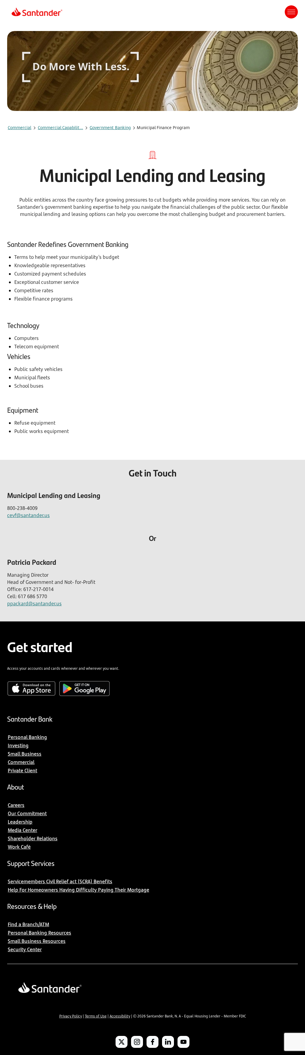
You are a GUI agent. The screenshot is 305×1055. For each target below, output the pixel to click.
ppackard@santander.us (34, 603)
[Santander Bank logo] (36, 12)
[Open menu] (291, 11)
